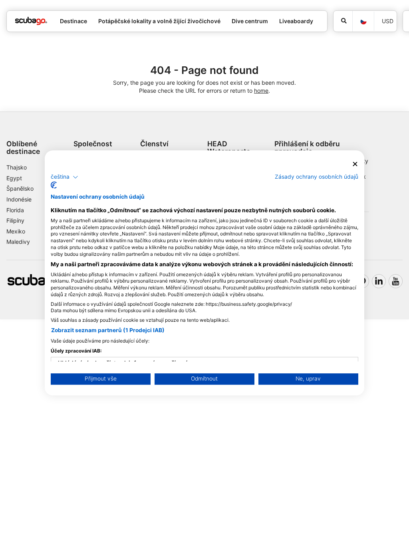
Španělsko (20, 188)
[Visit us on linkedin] (379, 281)
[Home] (31, 21)
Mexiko (15, 231)
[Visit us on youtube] (396, 281)
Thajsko (16, 167)
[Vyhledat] (343, 21)
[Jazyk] (363, 21)
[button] (64, 177)
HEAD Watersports (228, 147)
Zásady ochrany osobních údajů (316, 176)
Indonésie (19, 199)
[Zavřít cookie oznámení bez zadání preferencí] (355, 164)
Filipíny (15, 220)
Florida (15, 210)
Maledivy (18, 241)
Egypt (14, 178)
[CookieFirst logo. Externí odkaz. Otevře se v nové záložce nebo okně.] (54, 185)
